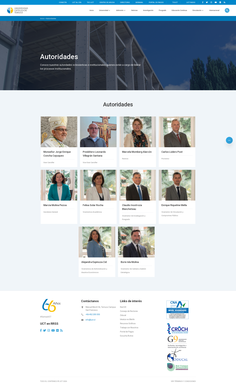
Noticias (134, 10)
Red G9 (123, 307)
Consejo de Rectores (129, 311)
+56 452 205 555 (93, 314)
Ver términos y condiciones (183, 381)
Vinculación (196, 10)
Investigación (148, 10)
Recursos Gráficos (128, 323)
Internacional (214, 10)
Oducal (123, 315)
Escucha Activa (126, 336)
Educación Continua (179, 10)
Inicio (92, 10)
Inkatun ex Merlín (127, 319)
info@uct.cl (90, 320)
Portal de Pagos (127, 332)
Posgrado (162, 10)
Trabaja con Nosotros (129, 327)
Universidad (103, 10)
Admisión (119, 10)
